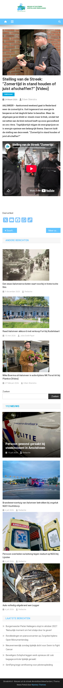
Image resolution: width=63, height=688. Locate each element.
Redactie (28, 292)
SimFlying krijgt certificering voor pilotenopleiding (29, 665)
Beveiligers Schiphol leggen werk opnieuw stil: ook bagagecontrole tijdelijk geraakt (30, 657)
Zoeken (6, 391)
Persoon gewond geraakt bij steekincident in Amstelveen (25, 446)
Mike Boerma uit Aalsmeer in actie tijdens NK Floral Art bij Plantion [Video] (31, 377)
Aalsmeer (8, 94)
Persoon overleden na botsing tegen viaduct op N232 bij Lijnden (31, 556)
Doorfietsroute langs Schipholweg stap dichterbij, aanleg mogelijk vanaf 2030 (12, 230)
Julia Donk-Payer (27, 336)
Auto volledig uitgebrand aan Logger (21, 605)
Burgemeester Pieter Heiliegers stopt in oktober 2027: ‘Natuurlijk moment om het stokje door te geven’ (31, 628)
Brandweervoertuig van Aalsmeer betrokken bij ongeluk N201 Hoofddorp (30, 504)
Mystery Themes (39, 685)
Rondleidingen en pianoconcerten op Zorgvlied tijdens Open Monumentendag (31, 638)
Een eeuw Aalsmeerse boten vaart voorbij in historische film (30, 285)
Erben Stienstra (29, 99)
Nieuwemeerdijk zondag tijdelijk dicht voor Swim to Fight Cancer (33, 647)
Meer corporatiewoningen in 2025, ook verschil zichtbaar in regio (54, 230)
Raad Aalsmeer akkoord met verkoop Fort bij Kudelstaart (31, 331)
